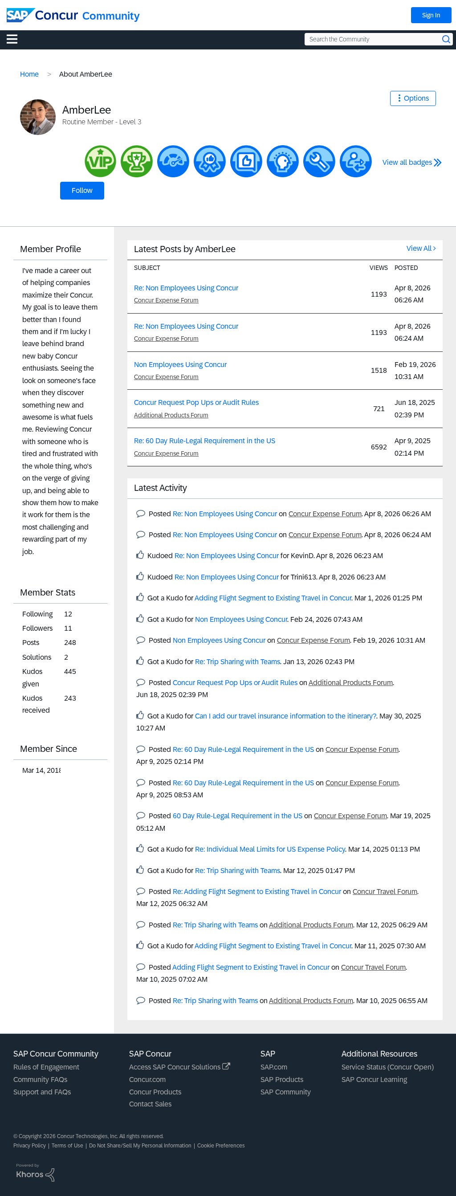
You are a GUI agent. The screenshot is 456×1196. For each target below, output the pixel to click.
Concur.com (147, 1079)
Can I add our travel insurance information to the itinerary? (285, 716)
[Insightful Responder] (246, 161)
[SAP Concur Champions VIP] (100, 161)
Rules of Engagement (46, 1067)
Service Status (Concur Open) (388, 1067)
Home (29, 74)
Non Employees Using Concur (180, 364)
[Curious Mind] (283, 161)
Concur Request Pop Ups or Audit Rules (196, 402)
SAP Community (286, 1092)
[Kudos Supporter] (210, 161)
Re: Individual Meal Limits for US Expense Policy (270, 849)
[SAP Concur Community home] (42, 15)
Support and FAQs (42, 1092)
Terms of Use (67, 1146)
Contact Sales (150, 1104)
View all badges (407, 162)
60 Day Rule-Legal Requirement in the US (237, 816)
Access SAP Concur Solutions (175, 1067)
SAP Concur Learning (374, 1079)
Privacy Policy (29, 1146)
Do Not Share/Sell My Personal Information (140, 1146)
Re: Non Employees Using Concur (186, 288)
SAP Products (282, 1079)
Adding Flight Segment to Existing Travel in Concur (273, 598)
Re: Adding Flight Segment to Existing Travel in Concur (257, 891)
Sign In (431, 15)
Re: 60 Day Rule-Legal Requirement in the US (204, 441)
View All (419, 248)
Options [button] (416, 98)
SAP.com (274, 1067)
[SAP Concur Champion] (137, 161)
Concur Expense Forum (166, 300)
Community (111, 16)
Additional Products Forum (171, 415)
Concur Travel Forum (385, 891)
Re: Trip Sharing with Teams (237, 661)
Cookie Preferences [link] (221, 1146)
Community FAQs (40, 1079)
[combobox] (379, 39)
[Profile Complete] (173, 161)
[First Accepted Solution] (319, 161)
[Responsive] (356, 161)
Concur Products (155, 1092)
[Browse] (16, 39)
